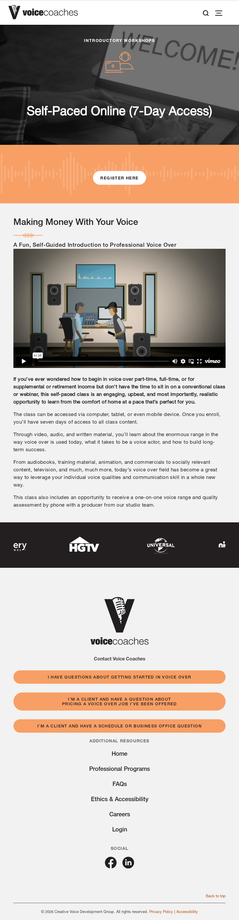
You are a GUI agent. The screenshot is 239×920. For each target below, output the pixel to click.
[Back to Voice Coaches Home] (43, 13)
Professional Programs (119, 768)
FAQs (120, 783)
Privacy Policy (161, 911)
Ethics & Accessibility (119, 799)
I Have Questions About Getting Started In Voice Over (119, 677)
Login (119, 829)
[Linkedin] (128, 866)
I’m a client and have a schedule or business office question (119, 726)
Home (119, 753)
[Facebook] (111, 866)
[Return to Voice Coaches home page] (119, 643)
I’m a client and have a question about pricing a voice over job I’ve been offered (119, 701)
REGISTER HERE (119, 177)
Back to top (216, 895)
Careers (119, 814)
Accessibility (187, 911)
